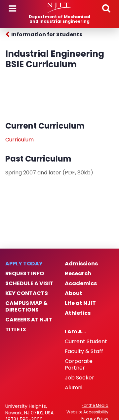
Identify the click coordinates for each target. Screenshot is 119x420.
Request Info (24, 273)
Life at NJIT (80, 303)
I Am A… (75, 331)
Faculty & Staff (84, 351)
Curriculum (19, 139)
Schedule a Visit (29, 283)
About (73, 293)
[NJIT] (59, 8)
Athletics (78, 313)
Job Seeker (79, 378)
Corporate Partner (79, 364)
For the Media (95, 405)
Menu (12, 8)
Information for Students (46, 34)
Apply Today (24, 263)
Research (78, 273)
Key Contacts (26, 293)
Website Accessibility (87, 412)
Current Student (86, 341)
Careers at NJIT (28, 319)
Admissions (81, 263)
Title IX (15, 329)
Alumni (73, 387)
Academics (81, 283)
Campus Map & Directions (26, 306)
